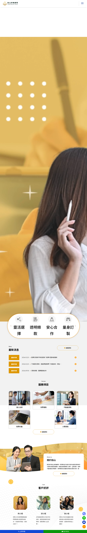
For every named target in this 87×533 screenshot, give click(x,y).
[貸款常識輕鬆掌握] (76, 357)
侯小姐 (66, 513)
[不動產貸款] (67, 398)
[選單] (82, 3)
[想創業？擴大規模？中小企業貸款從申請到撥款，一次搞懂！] (76, 371)
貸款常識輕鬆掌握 (36, 357)
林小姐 (20, 513)
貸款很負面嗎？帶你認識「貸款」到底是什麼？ (45, 364)
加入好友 (66, 531)
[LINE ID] (84, 518)
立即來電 (22, 531)
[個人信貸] (19, 398)
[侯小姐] (66, 502)
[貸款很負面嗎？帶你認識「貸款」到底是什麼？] (76, 364)
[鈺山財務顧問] (10, 3)
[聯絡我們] (84, 522)
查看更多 (68, 348)
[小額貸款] (65, 417)
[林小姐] (20, 502)
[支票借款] (43, 398)
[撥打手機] (84, 513)
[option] (19, 326)
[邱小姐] (43, 502)
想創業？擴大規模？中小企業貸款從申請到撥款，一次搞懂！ (46, 370)
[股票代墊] (19, 417)
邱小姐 (43, 513)
